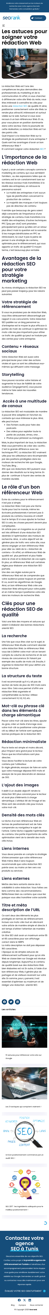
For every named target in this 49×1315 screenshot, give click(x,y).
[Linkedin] (29, 1300)
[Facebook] (19, 1300)
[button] (4, 1001)
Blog (13, 1305)
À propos (22, 1305)
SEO (42, 149)
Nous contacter (36, 1305)
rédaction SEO (20, 106)
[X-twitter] (24, 1300)
